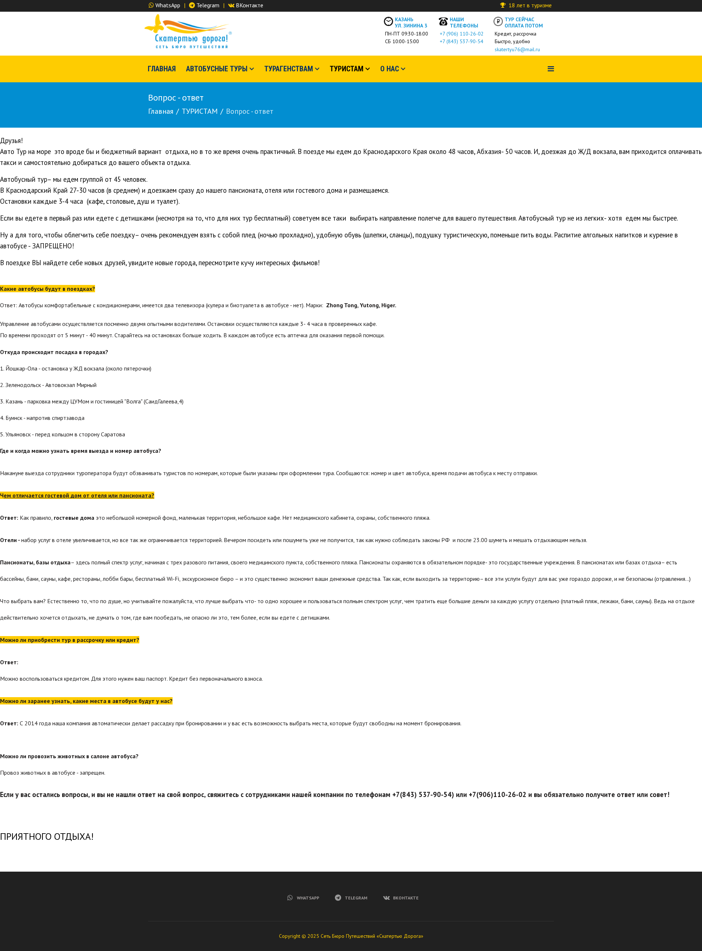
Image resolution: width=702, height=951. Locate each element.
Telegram (207, 5)
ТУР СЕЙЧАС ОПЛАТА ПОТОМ (524, 22)
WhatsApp (167, 5)
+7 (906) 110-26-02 (460, 33)
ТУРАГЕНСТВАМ (288, 68)
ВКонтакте (249, 5)
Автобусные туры (217, 68)
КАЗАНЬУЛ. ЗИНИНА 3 (411, 22)
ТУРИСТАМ (346, 68)
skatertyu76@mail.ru (516, 49)
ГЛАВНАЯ (162, 68)
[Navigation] (551, 69)
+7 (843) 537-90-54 (460, 41)
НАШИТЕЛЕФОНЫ (464, 22)
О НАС (389, 68)
